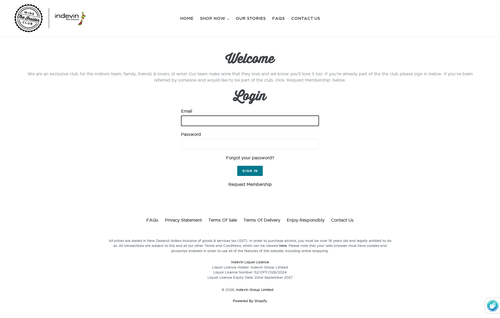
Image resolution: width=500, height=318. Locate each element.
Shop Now (213, 18)
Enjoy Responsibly (305, 220)
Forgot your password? (250, 157)
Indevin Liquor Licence (250, 262)
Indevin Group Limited (254, 289)
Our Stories (251, 18)
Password (191, 134)
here (283, 245)
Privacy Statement (183, 220)
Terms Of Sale (222, 220)
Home (186, 18)
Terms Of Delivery (261, 220)
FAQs (278, 18)
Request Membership (250, 184)
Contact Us (305, 18)
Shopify (260, 301)
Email (186, 111)
